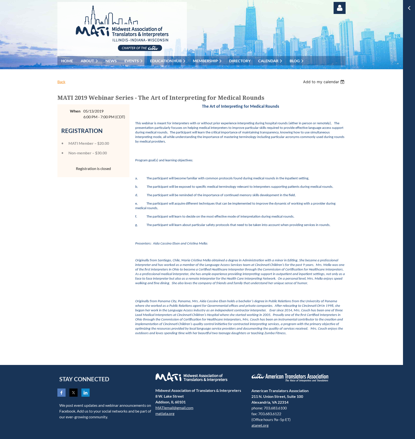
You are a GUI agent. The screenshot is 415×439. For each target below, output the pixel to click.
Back (61, 81)
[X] (73, 393)
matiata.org (164, 413)
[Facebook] (61, 393)
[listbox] (324, 82)
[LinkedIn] (85, 393)
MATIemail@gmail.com (174, 407)
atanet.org (260, 425)
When (75, 111)
